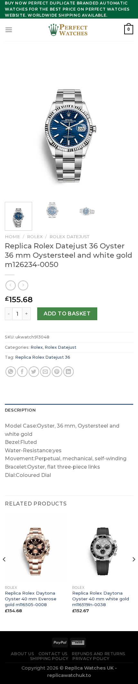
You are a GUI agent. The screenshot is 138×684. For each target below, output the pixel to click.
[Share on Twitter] (34, 371)
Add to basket (67, 314)
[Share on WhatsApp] (10, 371)
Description (20, 410)
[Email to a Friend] (45, 371)
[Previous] (15, 125)
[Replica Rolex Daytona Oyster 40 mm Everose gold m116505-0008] (35, 548)
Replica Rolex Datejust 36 (42, 357)
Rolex (35, 236)
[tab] (69, 410)
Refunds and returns (98, 653)
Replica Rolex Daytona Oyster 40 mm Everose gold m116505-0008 (30, 598)
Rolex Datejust (69, 236)
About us (22, 653)
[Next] (122, 125)
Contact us (53, 653)
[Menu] (9, 30)
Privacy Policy (91, 658)
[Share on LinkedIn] (68, 371)
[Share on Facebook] (22, 371)
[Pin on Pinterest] (57, 371)
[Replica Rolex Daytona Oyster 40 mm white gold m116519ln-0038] (102, 548)
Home (12, 236)
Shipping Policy (49, 658)
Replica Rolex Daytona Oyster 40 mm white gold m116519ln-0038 (100, 598)
